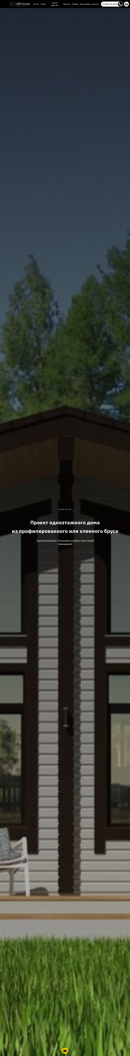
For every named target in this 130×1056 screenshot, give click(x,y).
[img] (126, 4)
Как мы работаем (54, 4)
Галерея (75, 4)
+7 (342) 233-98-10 (110, 4)
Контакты (95, 4)
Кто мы (36, 4)
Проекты (66, 4)
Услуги (43, 4)
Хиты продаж (85, 4)
